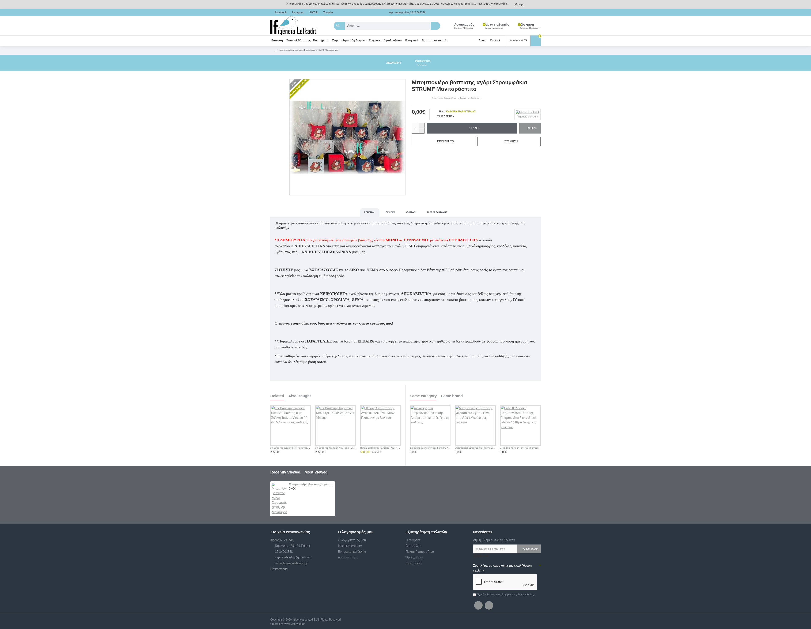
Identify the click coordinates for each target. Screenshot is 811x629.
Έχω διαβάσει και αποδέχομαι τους (505, 594)
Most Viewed (316, 472)
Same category (423, 396)
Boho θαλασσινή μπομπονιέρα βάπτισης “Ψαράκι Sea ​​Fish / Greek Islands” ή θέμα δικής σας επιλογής (520, 448)
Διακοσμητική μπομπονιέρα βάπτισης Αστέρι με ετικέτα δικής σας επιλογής (430, 448)
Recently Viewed (285, 472)
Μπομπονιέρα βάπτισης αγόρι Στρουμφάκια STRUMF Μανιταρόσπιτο (311, 484)
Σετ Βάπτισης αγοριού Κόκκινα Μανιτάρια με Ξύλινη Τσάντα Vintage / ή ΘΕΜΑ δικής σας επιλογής (290, 448)
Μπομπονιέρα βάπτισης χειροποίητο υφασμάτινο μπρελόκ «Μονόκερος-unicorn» (475, 448)
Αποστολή (411, 212)
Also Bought (299, 396)
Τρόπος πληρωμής (437, 212)
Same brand (452, 396)
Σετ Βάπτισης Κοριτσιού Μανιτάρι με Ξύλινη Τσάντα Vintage (335, 448)
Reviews (390, 212)
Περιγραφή (369, 212)
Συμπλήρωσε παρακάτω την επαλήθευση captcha (502, 568)
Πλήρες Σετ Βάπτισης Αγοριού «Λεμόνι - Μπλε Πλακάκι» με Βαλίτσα (380, 448)
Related (277, 396)
